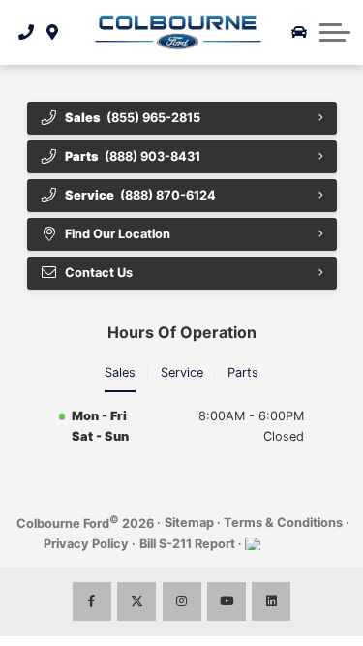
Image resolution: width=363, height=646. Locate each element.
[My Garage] (299, 32)
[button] (334, 32)
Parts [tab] (242, 372)
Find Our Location (117, 234)
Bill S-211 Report (187, 544)
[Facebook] (92, 601)
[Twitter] (136, 601)
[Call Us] (27, 32)
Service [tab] (182, 372)
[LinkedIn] (271, 601)
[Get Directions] (53, 32)
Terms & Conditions (283, 522)
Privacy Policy (86, 544)
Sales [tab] (120, 372)
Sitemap (189, 522)
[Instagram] (182, 601)
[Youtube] (226, 601)
